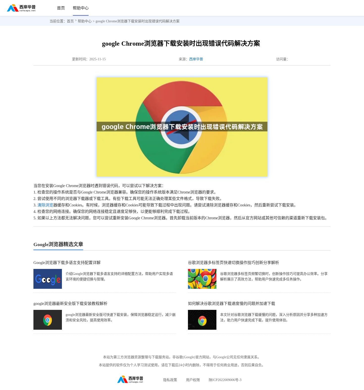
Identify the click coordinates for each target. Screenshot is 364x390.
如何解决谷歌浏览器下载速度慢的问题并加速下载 (231, 303)
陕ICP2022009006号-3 (225, 380)
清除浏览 (45, 205)
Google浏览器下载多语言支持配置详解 (67, 262)
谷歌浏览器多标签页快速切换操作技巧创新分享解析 (233, 262)
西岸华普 (196, 59)
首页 (61, 8)
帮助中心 (81, 8)
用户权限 (193, 380)
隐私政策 (170, 380)
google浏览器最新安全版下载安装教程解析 (70, 303)
